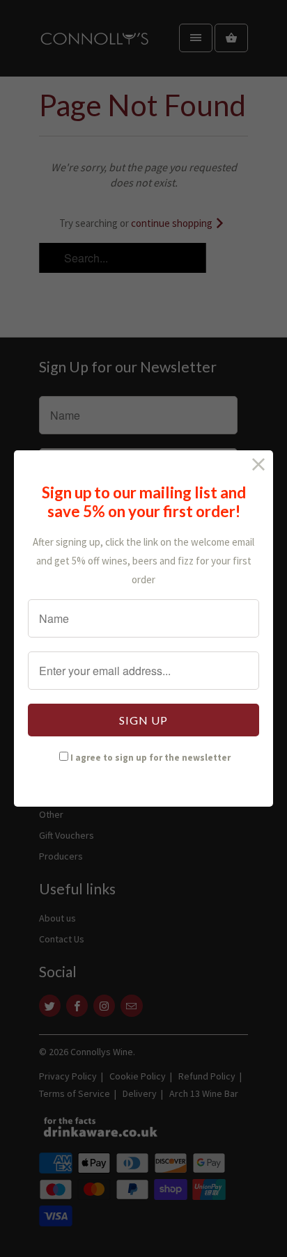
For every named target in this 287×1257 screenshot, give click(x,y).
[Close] (259, 464)
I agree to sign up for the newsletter (150, 758)
